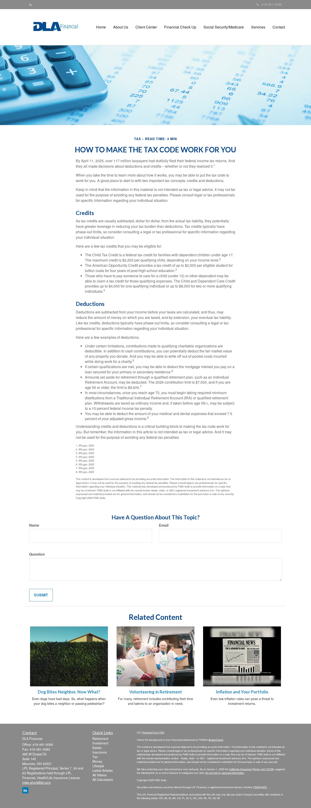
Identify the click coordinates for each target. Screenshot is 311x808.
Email (163, 525)
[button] (121, 27)
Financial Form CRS (153, 732)
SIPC (264, 787)
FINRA (257, 787)
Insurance (99, 752)
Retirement (100, 738)
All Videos (99, 775)
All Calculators (102, 779)
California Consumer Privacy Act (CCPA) (251, 769)
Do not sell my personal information (224, 773)
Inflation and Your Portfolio (242, 691)
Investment (100, 743)
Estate (97, 747)
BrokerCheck (216, 739)
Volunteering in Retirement (155, 691)
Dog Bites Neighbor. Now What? (69, 691)
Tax (95, 756)
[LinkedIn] (30, 4)
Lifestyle (98, 766)
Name (34, 525)
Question (37, 554)
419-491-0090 (271, 4)
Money (97, 761)
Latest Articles (102, 770)
